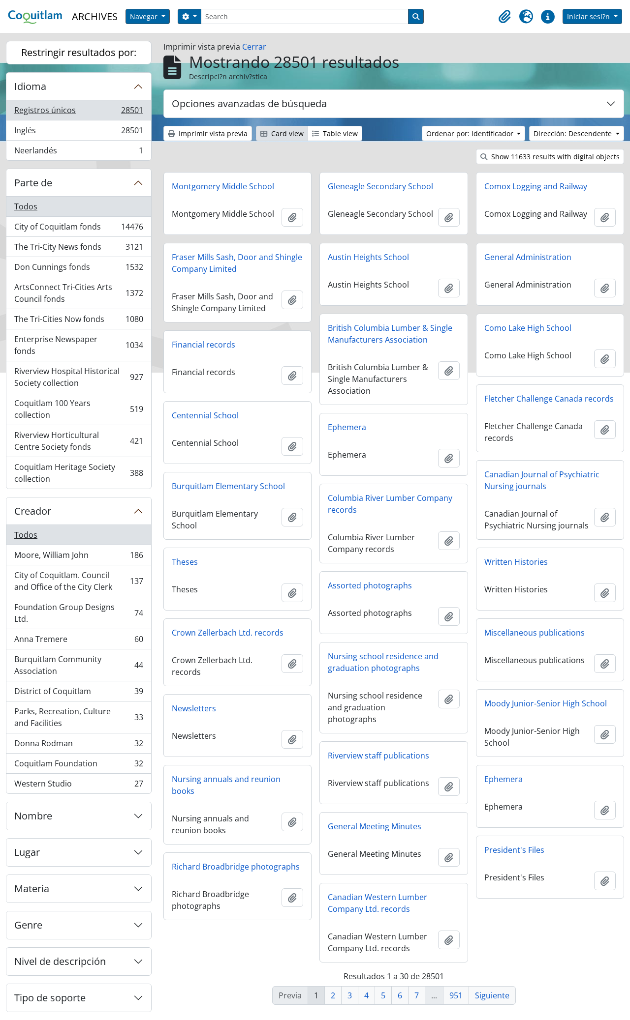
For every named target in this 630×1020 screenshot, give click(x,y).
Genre (28, 925)
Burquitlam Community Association (78, 665)
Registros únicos (78, 112)
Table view (339, 133)
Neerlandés (78, 152)
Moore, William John (78, 557)
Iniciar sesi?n (589, 16)
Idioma (30, 86)
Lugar (27, 852)
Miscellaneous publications (534, 632)
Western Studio (78, 785)
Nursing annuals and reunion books (226, 785)
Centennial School (205, 415)
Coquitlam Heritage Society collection (78, 473)
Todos (25, 206)
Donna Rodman (78, 746)
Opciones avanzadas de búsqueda (249, 103)
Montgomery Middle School (223, 186)
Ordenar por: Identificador (470, 133)
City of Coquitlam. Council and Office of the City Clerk (78, 581)
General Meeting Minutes (374, 826)
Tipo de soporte (50, 997)
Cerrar (254, 46)
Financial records (203, 344)
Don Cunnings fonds (78, 269)
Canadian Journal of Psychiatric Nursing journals (541, 480)
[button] (504, 17)
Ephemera (347, 427)
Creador (32, 511)
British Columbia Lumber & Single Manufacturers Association (390, 333)
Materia (31, 888)
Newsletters (194, 708)
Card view (286, 133)
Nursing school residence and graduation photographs (383, 662)
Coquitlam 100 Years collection (78, 409)
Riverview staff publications (378, 755)
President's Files (514, 850)
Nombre (33, 815)
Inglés (78, 133)
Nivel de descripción (60, 961)
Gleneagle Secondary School (380, 186)
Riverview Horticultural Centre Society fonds (78, 441)
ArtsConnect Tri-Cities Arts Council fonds (78, 293)
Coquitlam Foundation (78, 766)
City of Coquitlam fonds (78, 229)
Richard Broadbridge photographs (236, 866)
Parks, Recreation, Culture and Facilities (78, 717)
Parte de (33, 182)
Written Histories (516, 561)
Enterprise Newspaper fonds (78, 345)
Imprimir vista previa (212, 133)
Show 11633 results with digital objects (554, 156)
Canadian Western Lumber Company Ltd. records (377, 903)
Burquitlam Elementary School (228, 486)
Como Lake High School (527, 327)
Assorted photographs (370, 585)
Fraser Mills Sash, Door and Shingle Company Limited (237, 263)
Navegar (144, 16)
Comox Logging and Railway (535, 186)
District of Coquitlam (78, 693)
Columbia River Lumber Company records (390, 504)
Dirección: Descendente (574, 133)
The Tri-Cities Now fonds (78, 321)
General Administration (527, 257)
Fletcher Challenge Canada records (549, 398)
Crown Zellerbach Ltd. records (228, 632)
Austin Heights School (368, 257)
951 (456, 995)
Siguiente (492, 995)
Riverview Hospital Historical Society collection (78, 377)
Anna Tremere (78, 641)
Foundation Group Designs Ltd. (78, 613)
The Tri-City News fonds (78, 249)
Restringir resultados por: (78, 52)
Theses (185, 561)
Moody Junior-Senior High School (545, 703)
